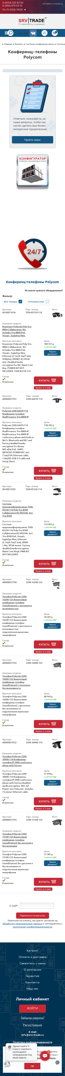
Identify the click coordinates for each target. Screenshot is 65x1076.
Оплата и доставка (33, 957)
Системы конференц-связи (40, 43)
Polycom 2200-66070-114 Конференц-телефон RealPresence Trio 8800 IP (15, 413)
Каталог (19, 43)
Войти (32, 1008)
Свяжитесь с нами (32, 963)
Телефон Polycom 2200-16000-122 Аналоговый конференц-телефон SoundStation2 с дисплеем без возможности (16, 682)
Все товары (10, 301)
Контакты (32, 982)
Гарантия (32, 976)
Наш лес (32, 988)
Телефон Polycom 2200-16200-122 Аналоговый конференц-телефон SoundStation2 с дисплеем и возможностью (17, 602)
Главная (8, 43)
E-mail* (14, 905)
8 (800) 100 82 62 (12, 3)
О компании (32, 969)
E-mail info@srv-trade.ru (32, 1033)
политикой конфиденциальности (32, 926)
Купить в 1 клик (43, 388)
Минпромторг (36, 301)
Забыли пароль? (32, 1018)
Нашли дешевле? (52, 352)
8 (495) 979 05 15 (12, 6)
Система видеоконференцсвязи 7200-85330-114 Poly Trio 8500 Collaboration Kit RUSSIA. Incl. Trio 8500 (17, 509)
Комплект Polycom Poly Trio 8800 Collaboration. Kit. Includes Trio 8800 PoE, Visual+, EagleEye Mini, (16, 331)
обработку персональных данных (22, 923)
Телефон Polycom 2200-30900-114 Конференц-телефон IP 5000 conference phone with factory (17, 761)
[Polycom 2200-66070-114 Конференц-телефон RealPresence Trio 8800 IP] (57, 402)
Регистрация (32, 1025)
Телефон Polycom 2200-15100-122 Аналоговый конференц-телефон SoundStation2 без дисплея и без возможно (17, 839)
